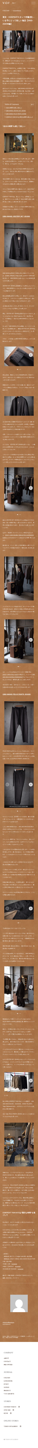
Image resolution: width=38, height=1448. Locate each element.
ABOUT (6, 1358)
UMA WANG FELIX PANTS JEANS (16, 114)
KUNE (6, 1413)
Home (4, 1336)
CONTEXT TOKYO (10, 1407)
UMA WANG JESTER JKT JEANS (16, 110)
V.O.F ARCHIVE (9, 1394)
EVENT (6, 1384)
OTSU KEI (7, 1410)
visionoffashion (17, 10)
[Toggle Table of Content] (31, 104)
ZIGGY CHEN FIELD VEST (10, 674)
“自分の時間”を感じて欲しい (14, 107)
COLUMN (6, 11)
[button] (33, 3)
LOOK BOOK (8, 1381)
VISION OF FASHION (11, 1426)
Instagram (14, 1264)
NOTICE (6, 1387)
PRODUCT (7, 1390)
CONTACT (7, 1361)
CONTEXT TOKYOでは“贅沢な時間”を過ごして (19, 117)
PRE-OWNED (8, 1365)
